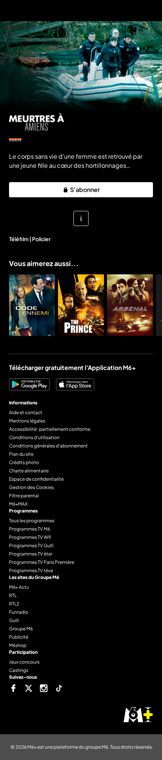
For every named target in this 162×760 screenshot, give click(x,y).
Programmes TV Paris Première (41, 562)
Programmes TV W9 (30, 537)
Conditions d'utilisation (34, 437)
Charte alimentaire (29, 471)
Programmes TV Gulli (31, 545)
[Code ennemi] (32, 305)
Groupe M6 (21, 629)
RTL (13, 595)
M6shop (17, 645)
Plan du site (21, 454)
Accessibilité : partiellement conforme (49, 429)
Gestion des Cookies (31, 487)
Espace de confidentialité (36, 479)
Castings (18, 670)
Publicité (18, 637)
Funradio (18, 612)
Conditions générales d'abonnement (48, 446)
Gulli (14, 620)
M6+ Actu (19, 587)
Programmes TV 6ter (30, 554)
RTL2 (14, 604)
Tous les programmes (31, 520)
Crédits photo (24, 462)
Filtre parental (24, 495)
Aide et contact (25, 412)
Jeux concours (24, 662)
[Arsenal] (130, 305)
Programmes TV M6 (29, 529)
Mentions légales (27, 421)
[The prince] (81, 305)
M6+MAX (18, 504)
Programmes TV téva (31, 570)
